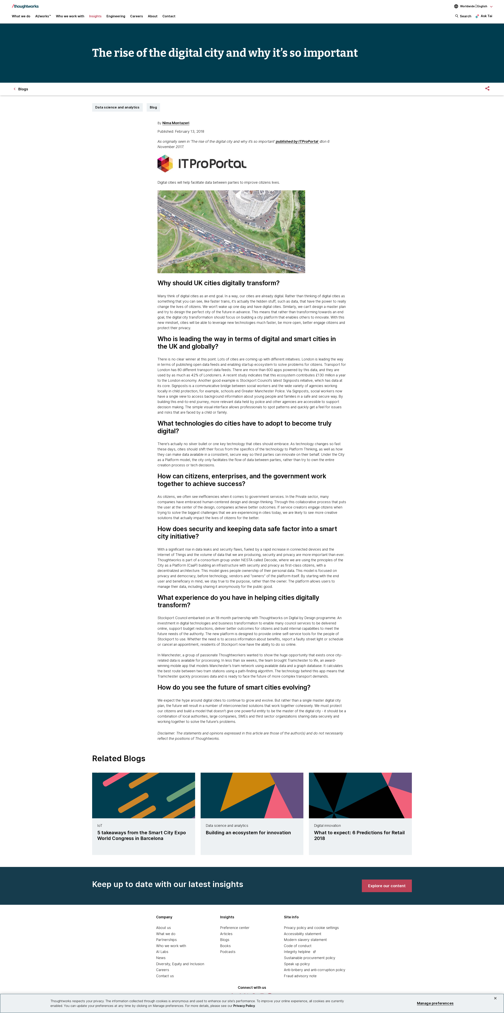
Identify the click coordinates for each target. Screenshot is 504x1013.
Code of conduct (297, 946)
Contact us (165, 976)
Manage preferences (435, 1003)
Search (465, 16)
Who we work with (171, 946)
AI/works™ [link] (43, 16)
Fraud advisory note (300, 976)
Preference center (234, 928)
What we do (165, 934)
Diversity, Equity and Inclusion (180, 964)
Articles (226, 934)
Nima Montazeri (175, 123)
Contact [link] (168, 16)
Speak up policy (297, 964)
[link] (387, 886)
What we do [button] (21, 16)
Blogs (224, 940)
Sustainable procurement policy (309, 958)
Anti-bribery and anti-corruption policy (314, 970)
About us (163, 928)
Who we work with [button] (70, 16)
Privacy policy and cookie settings (311, 928)
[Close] (495, 998)
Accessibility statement (302, 934)
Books (225, 946)
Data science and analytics (117, 107)
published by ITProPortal (297, 141)
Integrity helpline (297, 952)
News (161, 958)
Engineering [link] (116, 16)
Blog (153, 107)
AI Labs (162, 952)
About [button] (153, 16)
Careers (162, 970)
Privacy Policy (244, 1006)
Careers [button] (136, 16)
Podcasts (227, 952)
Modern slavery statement (305, 940)
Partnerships (166, 940)
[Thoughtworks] (25, 4)
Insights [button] (95, 16)
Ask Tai (486, 16)
